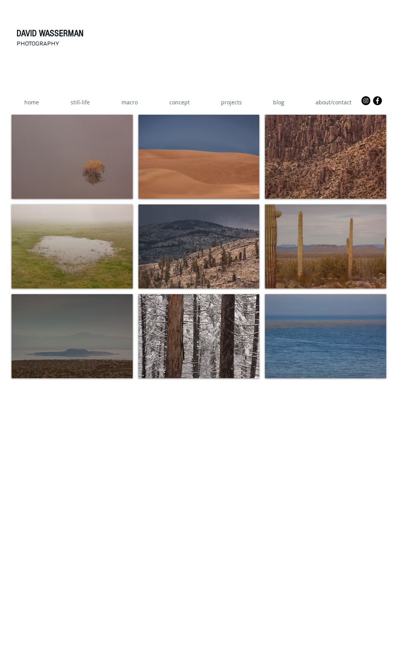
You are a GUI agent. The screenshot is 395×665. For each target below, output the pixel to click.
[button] (231, 102)
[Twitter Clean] (341, 395)
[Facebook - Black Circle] (377, 100)
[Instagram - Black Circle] (365, 100)
